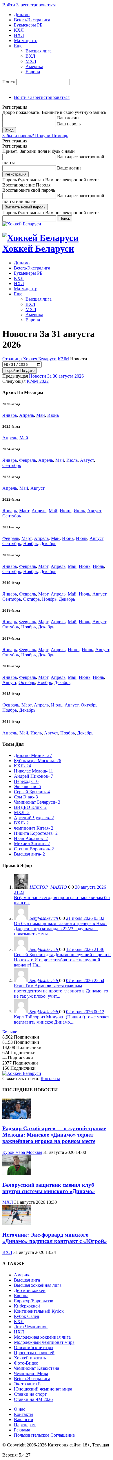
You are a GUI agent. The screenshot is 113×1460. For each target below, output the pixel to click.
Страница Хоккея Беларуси (29, 358)
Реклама (22, 1429)
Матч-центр (25, 40)
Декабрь (48, 543)
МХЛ (30, 61)
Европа (32, 71)
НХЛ (19, 35)
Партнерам (25, 1424)
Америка (34, 66)
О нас (19, 1409)
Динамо (22, 14)
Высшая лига (38, 50)
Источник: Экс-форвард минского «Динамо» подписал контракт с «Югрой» (54, 1238)
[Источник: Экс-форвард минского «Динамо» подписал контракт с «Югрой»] (16, 1223)
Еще (18, 45)
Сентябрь (11, 465)
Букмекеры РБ (28, 24)
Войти (8, 4)
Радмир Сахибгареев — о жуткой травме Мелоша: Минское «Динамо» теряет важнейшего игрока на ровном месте (54, 1134)
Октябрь (31, 599)
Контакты (50, 1078)
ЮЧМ (63, 358)
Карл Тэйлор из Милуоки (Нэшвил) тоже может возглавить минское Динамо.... (61, 1019)
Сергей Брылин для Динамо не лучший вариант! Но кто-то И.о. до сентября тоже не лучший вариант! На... (62, 959)
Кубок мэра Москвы (22, 1152)
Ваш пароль (69, 123)
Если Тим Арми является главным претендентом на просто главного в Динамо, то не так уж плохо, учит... (61, 991)
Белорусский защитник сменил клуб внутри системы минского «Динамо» (48, 1188)
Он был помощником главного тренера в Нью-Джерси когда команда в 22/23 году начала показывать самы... (60, 928)
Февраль (27, 460)
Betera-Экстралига (32, 19)
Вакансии (23, 1419)
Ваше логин (69, 167)
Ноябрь (30, 543)
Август (87, 460)
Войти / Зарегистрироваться (42, 97)
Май (40, 415)
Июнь (53, 415)
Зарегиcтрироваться (36, 4)
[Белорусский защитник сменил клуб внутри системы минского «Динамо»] (16, 1173)
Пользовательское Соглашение (44, 1435)
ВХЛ (30, 56)
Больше (9, 1031)
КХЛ (19, 30)
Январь (9, 415)
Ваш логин (68, 117)
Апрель (26, 415)
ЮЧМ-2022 (38, 381)
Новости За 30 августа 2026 (56, 376)
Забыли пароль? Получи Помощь (35, 135)
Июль (72, 460)
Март (24, 510)
